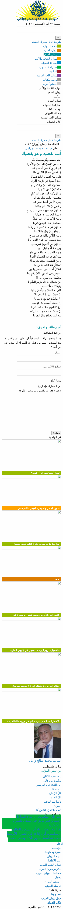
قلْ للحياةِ (55, 797)
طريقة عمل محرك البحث (46, 41)
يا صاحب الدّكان (52, 776)
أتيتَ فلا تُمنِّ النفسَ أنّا (48, 810)
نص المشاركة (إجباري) (49, 386)
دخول (58, 877)
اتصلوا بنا (56, 894)
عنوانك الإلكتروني (52, 366)
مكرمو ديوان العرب (50, 868)
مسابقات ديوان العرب (48, 873)
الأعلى (59, 843)
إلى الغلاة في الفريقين (48, 784)
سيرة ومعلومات (52, 852)
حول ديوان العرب (51, 898)
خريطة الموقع (53, 885)
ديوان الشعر (50, 54)
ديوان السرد (50, 50)
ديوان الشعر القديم (50, 864)
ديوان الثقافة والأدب (46, 58)
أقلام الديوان (50, 46)
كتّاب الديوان (54, 902)
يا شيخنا (56, 789)
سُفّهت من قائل (52, 780)
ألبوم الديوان (54, 856)
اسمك (58, 352)
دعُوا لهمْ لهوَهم (52, 801)
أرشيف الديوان (52, 881)
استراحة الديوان (48, 67)
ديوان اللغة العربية (47, 75)
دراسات (56, 847)
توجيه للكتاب (50, 79)
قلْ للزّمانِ (55, 793)
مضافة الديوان (49, 62)
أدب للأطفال (54, 860)
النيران (57, 805)
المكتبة (53, 71)
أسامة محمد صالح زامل (38, 148)
